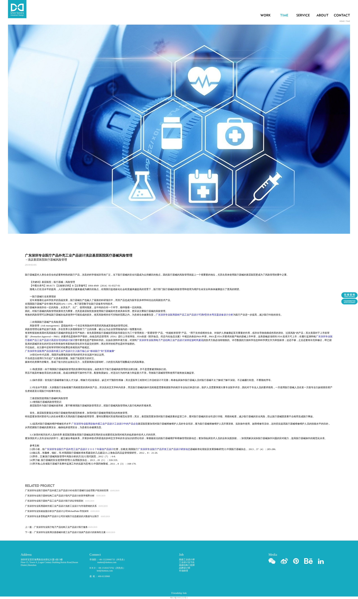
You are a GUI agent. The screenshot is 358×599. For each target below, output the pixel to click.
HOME (342, 21)
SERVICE (303, 15)
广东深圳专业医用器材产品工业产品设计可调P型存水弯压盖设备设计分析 (194, 314)
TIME (284, 15)
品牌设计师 (184, 568)
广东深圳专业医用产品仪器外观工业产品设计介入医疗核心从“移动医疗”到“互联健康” (70, 351)
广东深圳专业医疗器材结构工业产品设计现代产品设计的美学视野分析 (65, 495)
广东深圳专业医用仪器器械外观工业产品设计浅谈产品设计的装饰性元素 (74, 532)
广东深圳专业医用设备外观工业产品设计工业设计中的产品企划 (104, 423)
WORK (265, 15)
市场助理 (183, 571)
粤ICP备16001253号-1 (179, 598)
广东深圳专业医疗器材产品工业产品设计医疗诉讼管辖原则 (59, 501)
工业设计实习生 (187, 562)
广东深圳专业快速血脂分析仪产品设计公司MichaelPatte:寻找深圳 (62, 511)
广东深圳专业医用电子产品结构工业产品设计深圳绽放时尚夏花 (170, 340)
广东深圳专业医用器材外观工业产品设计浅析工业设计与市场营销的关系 (66, 506)
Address (26, 554)
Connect (95, 554)
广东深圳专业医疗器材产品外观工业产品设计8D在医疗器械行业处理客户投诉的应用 (72, 490)
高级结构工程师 (187, 565)
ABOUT (322, 15)
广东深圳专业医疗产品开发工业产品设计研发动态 (164, 449)
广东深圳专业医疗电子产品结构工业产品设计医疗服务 (65, 527)
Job (181, 554)
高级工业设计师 (187, 559)
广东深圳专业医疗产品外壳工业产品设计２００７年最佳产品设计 (79, 449)
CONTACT (342, 15)
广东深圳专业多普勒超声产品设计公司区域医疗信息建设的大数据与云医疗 (67, 516)
